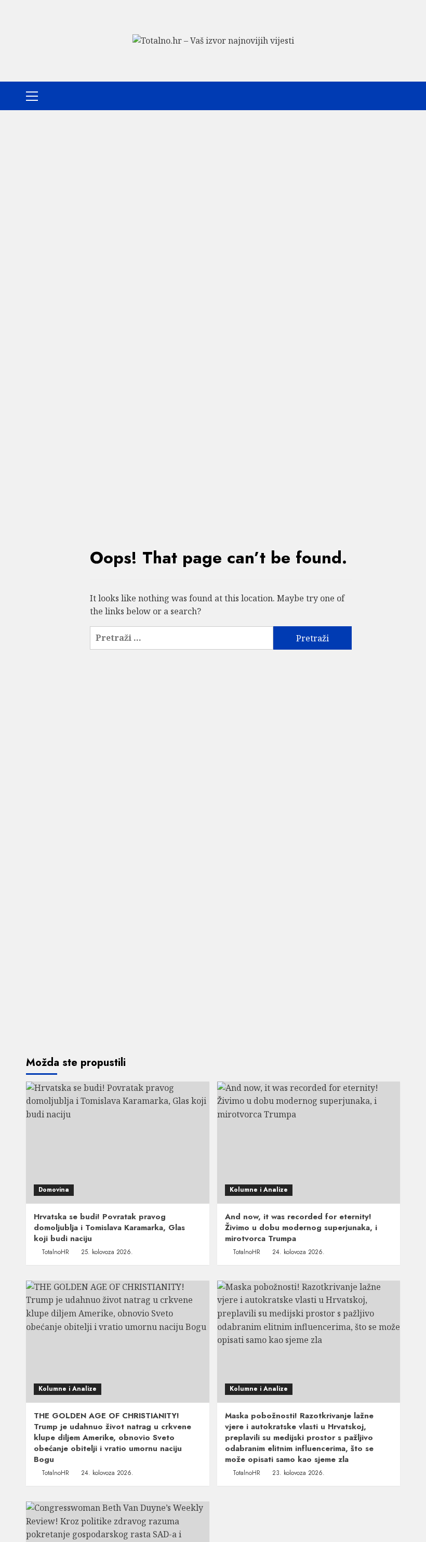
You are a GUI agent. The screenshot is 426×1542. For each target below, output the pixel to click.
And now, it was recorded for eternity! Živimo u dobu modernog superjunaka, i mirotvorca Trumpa (301, 1227)
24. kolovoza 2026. (298, 1252)
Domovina (53, 1189)
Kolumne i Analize (259, 1189)
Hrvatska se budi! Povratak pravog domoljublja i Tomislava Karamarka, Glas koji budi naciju (109, 1227)
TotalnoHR (55, 1252)
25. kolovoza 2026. (107, 1252)
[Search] (393, 96)
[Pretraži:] (181, 638)
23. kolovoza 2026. (298, 1473)
